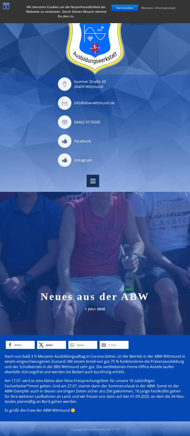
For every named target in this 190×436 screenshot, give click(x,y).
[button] (20, 345)
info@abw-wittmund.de (94, 102)
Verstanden (124, 8)
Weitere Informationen (158, 8)
